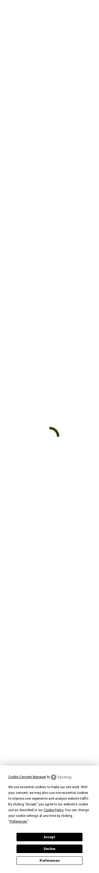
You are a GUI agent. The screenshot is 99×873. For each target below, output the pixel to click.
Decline (49, 849)
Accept (49, 837)
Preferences (50, 861)
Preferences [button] (18, 821)
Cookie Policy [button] (53, 810)
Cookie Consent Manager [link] (27, 777)
